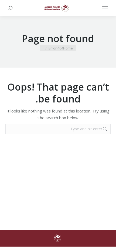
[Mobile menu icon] (104, 8)
